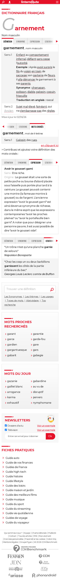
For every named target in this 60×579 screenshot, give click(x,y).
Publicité (52, 533)
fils (18, 71)
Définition (8, 162)
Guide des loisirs (15, 485)
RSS (35, 536)
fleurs (51, 75)
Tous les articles (25, 536)
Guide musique (15, 499)
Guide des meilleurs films (21, 494)
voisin (27, 71)
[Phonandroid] (44, 575)
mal (25, 106)
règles (51, 110)
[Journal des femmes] (16, 556)
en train (36, 71)
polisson (21, 91)
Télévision (12, 430)
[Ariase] (16, 575)
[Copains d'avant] (16, 569)
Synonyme (20, 41)
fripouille (21, 95)
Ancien (8, 110)
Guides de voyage (17, 517)
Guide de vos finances (19, 462)
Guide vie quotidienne (19, 513)
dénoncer (29, 79)
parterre (38, 75)
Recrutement (45, 536)
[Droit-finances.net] (44, 563)
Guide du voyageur (17, 522)
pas (39, 110)
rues (34, 140)
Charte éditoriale (39, 533)
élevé (31, 106)
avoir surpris (44, 67)
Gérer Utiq (51, 539)
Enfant (20, 54)
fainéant (41, 106)
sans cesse (43, 59)
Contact (12, 536)
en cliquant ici (49, 145)
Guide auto (12, 458)
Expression (35, 41)
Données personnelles (13, 539)
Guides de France (16, 467)
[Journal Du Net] (16, 563)
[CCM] (44, 556)
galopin (41, 91)
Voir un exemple (46, 425)
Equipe (27, 533)
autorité (22, 63)
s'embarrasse (28, 110)
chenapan (38, 87)
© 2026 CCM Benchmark (45, 542)
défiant (31, 59)
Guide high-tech (16, 471)
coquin (51, 91)
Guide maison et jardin (20, 490)
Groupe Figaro (26, 542)
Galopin (21, 140)
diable (31, 91)
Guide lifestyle (14, 481)
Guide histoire (14, 476)
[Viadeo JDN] (44, 569)
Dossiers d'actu (15, 425)
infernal (21, 59)
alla (20, 79)
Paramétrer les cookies (35, 539)
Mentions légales (10, 542)
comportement (39, 54)
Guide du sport (15, 504)
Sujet (19, 106)
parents (26, 83)
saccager (21, 75)
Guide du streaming (18, 508)
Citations (49, 41)
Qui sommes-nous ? (13, 533)
